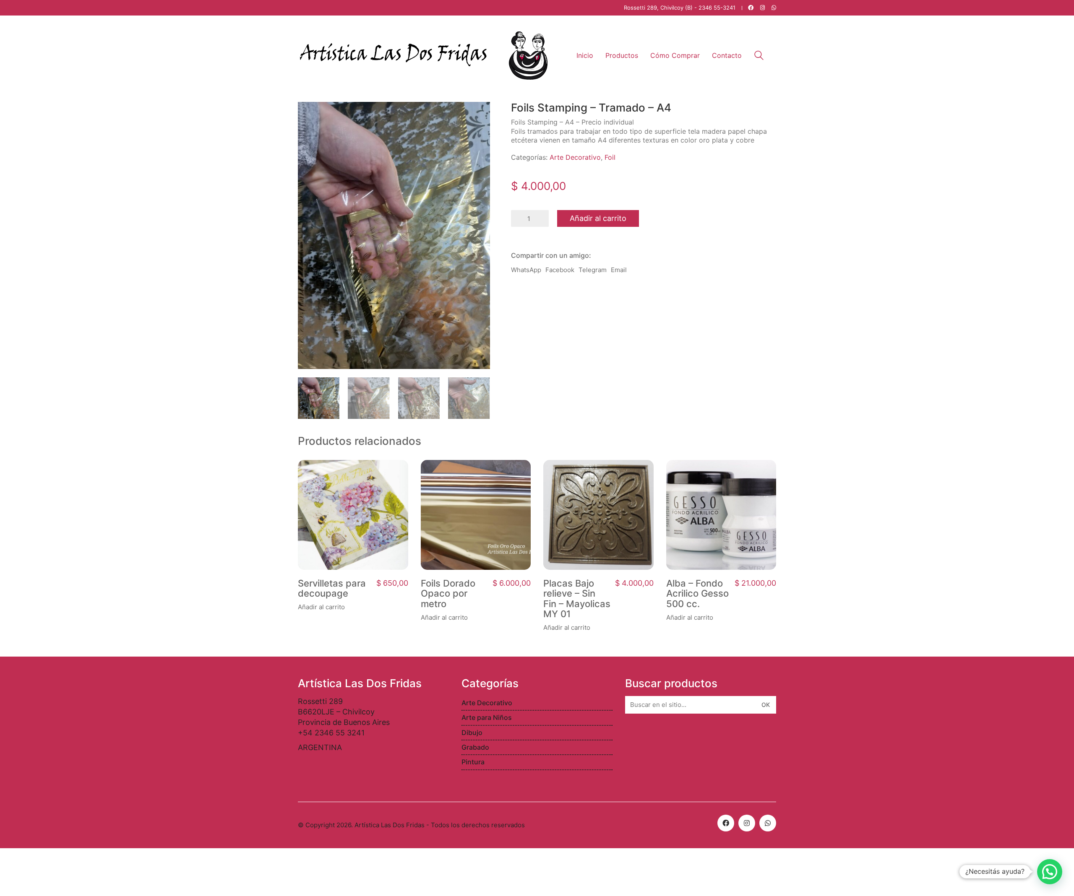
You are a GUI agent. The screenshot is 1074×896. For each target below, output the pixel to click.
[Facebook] (725, 823)
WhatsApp (526, 270)
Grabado (475, 747)
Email (619, 270)
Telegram (593, 270)
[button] (1049, 871)
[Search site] (759, 56)
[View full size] (309, 115)
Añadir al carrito (598, 218)
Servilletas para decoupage (332, 588)
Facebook (559, 270)
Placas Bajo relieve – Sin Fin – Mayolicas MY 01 (576, 598)
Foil (610, 157)
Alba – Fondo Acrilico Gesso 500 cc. (697, 593)
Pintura (473, 762)
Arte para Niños (486, 717)
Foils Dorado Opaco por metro (448, 593)
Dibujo (471, 732)
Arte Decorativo (575, 157)
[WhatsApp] (767, 823)
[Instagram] (746, 823)
